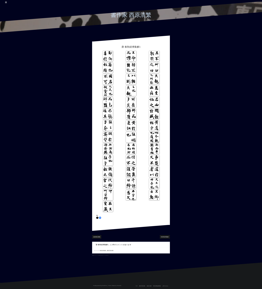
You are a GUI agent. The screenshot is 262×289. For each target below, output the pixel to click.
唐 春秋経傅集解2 (165, 237)
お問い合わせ (165, 286)
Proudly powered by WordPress (100, 285)
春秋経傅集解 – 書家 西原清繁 (106, 250)
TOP (136, 286)
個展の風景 (149, 286)
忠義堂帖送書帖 (96, 237)
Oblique (113, 285)
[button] (107, 56)
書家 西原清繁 (142, 286)
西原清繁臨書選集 (157, 286)
